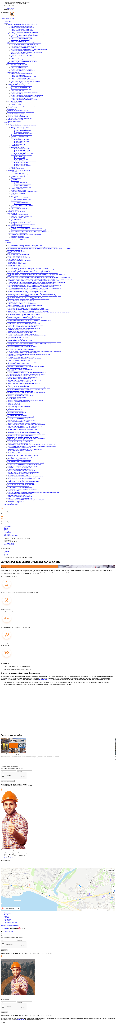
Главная (6, 551)
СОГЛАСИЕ (21, 1019)
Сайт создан (4, 928)
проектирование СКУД (45, 679)
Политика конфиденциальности (10, 925)
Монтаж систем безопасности (12, 711)
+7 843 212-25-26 (9, 8)
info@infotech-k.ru (9, 544)
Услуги (6, 554)
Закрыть (3, 1022)
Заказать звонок (5, 548)
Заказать (3, 567)
